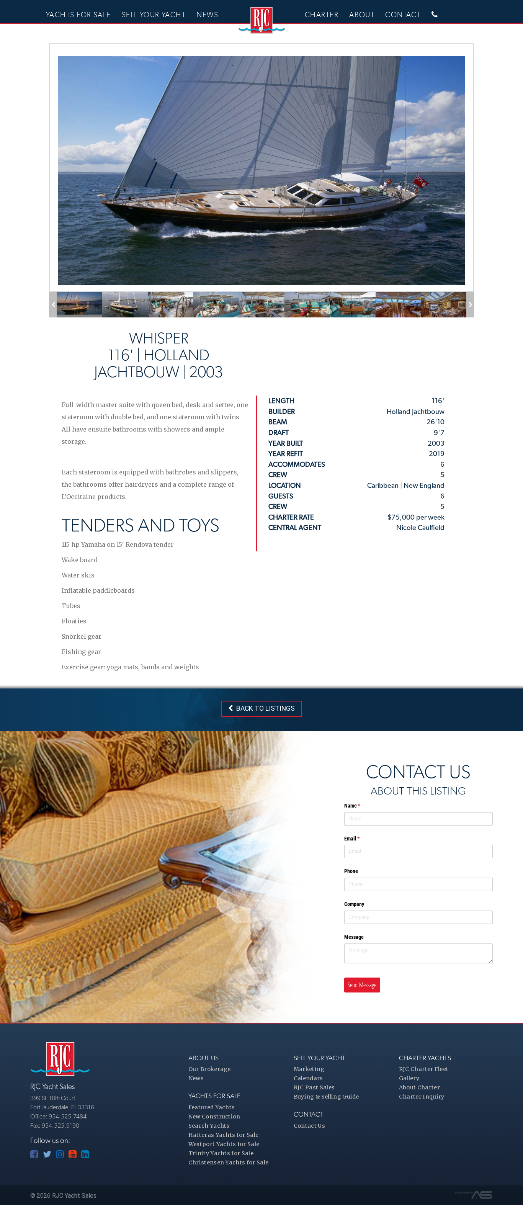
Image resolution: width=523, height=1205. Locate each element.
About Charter (419, 1087)
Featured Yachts (211, 1107)
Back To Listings (264, 708)
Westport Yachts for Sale (224, 1144)
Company (354, 904)
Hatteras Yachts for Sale (223, 1134)
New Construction (214, 1116)
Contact (403, 14)
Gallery (409, 1078)
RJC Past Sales (314, 1087)
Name (361, 806)
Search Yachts (209, 1125)
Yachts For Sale (78, 14)
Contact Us (309, 1125)
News (207, 14)
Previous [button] (56, 304)
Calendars (308, 1078)
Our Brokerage (209, 1069)
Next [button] (473, 304)
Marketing (309, 1069)
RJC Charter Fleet (423, 1069)
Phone (351, 871)
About (361, 14)
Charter (321, 14)
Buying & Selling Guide (326, 1096)
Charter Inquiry (422, 1096)
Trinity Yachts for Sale (220, 1153)
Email (361, 838)
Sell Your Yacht (154, 14)
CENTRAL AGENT (294, 527)
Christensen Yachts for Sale (228, 1162)
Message (354, 937)
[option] (79, 304)
